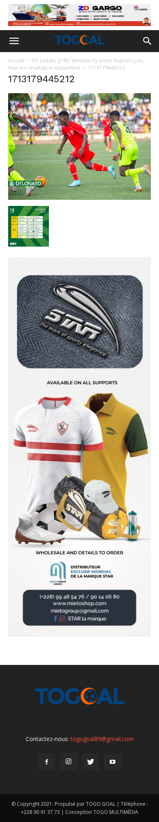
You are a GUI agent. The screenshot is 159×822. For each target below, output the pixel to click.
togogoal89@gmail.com (102, 739)
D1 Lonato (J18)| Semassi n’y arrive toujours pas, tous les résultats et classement (76, 64)
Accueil (16, 60)
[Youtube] (112, 762)
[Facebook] (46, 762)
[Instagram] (68, 762)
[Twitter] (90, 762)
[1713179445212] (79, 197)
